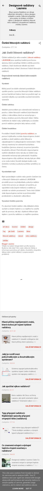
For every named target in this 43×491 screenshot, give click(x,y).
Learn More (18, 489)
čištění (23, 227)
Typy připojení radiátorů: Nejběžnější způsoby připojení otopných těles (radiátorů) (16, 416)
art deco (6, 227)
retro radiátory (31, 236)
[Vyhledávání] (39, 6)
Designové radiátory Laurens (21, 7)
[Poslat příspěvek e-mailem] (3, 222)
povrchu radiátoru (27, 134)
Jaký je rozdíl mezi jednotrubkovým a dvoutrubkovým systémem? (18, 357)
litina (28, 231)
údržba (5, 241)
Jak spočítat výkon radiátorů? (16, 386)
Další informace (33, 347)
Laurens (21, 231)
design (30, 227)
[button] (39, 43)
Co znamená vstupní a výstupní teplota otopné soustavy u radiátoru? (16, 448)
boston (15, 227)
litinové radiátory (9, 236)
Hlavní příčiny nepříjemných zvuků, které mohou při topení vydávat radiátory (18, 325)
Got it (29, 489)
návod (20, 236)
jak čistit (11, 231)
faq (4, 231)
